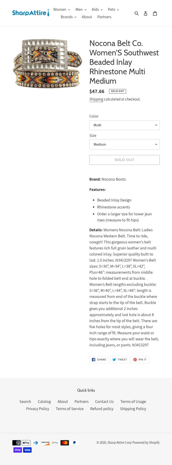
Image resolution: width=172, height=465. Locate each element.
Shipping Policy (133, 408)
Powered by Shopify (146, 442)
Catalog (44, 401)
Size (92, 135)
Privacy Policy (37, 408)
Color (94, 116)
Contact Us (104, 401)
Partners (81, 401)
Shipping (96, 99)
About (63, 401)
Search (25, 401)
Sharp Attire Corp (119, 442)
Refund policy (101, 408)
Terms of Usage (133, 401)
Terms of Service (70, 408)
